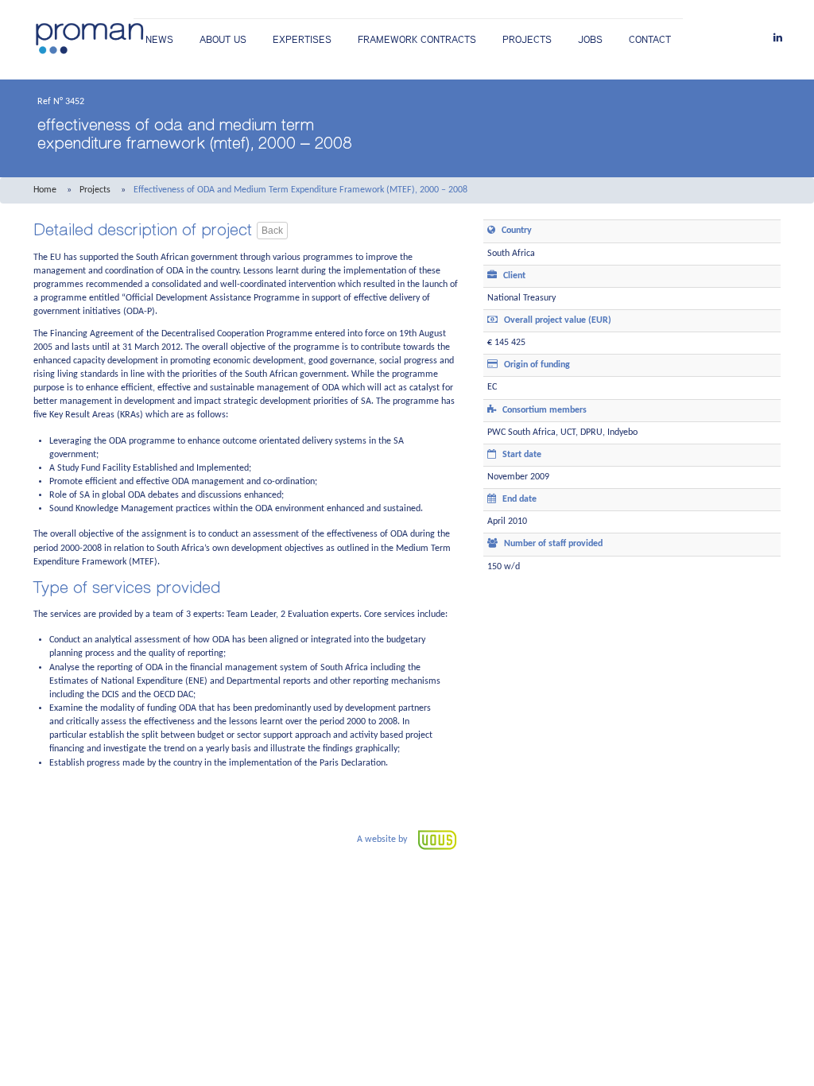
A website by (383, 839)
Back (272, 230)
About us (223, 39)
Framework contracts (417, 39)
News (159, 39)
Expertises (302, 39)
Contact (650, 39)
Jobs (590, 39)
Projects (527, 39)
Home (44, 190)
